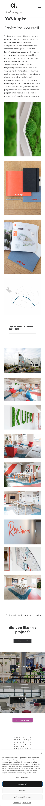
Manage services (22, 777)
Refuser (22, 790)
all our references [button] (24, 720)
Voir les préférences (22, 797)
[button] (41, 753)
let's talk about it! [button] (22, 641)
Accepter (22, 784)
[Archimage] (13, 8)
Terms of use (17, 803)
